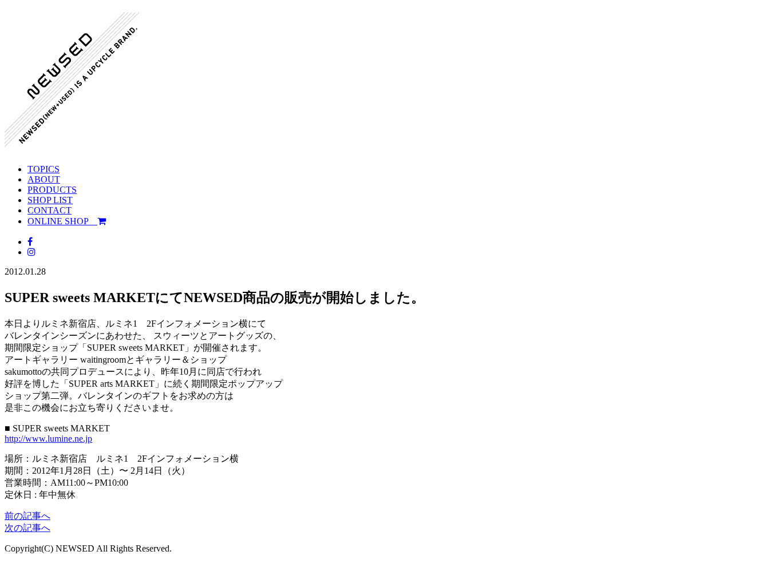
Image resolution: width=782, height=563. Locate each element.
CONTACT (49, 210)
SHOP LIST (50, 200)
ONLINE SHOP (62, 221)
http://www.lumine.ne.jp (48, 438)
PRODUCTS (52, 190)
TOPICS (43, 169)
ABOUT (43, 179)
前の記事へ (27, 516)
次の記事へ (27, 528)
